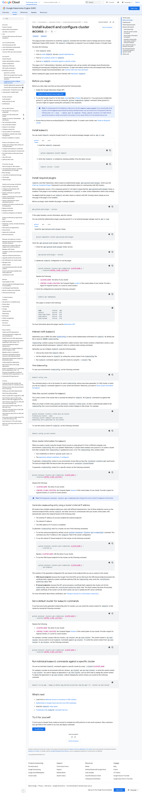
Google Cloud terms (59, 786)
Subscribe (119, 790)
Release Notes (61, 772)
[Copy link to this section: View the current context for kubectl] (67, 394)
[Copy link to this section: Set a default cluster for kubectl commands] (81, 601)
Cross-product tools (50, 2)
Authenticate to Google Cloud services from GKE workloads (56, 703)
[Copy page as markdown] (52, 31)
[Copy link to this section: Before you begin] (52, 81)
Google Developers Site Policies (59, 751)
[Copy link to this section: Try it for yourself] (53, 717)
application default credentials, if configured (54, 457)
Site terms (48, 786)
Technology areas (31, 2)
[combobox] (94, 2)
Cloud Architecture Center (93, 775)
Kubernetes (78, 74)
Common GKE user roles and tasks (76, 70)
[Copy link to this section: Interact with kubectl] (57, 332)
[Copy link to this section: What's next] (46, 695)
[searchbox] (13, 18)
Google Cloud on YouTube (121, 775)
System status (61, 775)
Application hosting (54, 22)
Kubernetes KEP (69, 324)
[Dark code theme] (107, 150)
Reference (24, 12)
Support (59, 769)
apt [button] (43, 140)
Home (34, 22)
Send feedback (107, 27)
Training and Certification (92, 779)
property (93, 108)
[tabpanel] (73, 157)
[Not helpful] (113, 22)
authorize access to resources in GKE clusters (60, 699)
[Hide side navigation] (23, 790)
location (77, 283)
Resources (43, 12)
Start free (134, 8)
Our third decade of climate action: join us (79, 786)
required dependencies (66, 54)
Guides (14, 12)
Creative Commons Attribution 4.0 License (80, 749)
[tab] (36, 140)
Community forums (63, 766)
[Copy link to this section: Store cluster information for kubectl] (68, 441)
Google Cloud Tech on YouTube (123, 779)
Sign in (137, 2)
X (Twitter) (117, 772)
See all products (33, 766)
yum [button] (49, 140)
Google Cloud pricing (34, 769)
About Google (32, 786)
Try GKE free (39, 729)
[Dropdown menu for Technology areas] (39, 2)
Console (111, 2)
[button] (12, 29)
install (46, 54)
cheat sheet (50, 706)
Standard (43, 36)
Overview (5, 12)
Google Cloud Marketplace (36, 772)
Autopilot (35, 36)
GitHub (87, 766)
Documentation (42, 22)
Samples (34, 12)
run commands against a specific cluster (58, 61)
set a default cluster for (52, 58)
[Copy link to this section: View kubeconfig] (49, 365)
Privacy (40, 786)
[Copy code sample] (110, 150)
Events (116, 769)
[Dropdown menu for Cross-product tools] (59, 2)
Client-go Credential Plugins (41, 185)
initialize (78, 98)
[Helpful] (110, 22)
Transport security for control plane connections (82, 594)
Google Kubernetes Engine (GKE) (21, 8)
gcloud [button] (36, 140)
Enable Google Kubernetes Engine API (50, 94)
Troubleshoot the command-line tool (52, 710)
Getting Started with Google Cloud (95, 769)
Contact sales (32, 775)
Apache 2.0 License (33, 751)
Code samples (89, 772)
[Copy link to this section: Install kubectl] (50, 130)
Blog (115, 766)
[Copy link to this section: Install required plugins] (58, 178)
